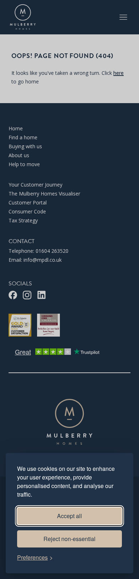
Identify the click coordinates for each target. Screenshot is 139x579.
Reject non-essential (69, 539)
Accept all (69, 516)
